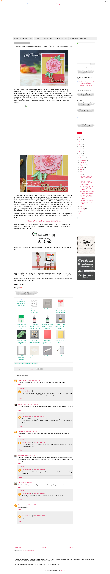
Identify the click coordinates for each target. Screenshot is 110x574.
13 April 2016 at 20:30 (32, 404)
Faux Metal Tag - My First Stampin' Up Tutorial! (87, 192)
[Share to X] (39, 369)
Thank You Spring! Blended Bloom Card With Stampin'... (86, 182)
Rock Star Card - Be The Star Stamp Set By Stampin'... (86, 188)
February (82, 209)
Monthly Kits (59, 38)
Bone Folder (47, 356)
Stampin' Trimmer (60, 356)
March (82, 206)
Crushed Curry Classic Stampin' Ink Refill (61, 326)
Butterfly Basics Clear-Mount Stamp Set (34, 310)
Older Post (70, 547)
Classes (46, 38)
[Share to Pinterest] (42, 369)
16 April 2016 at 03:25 (30, 455)
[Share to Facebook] (41, 369)
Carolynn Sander (26, 391)
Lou (19, 482)
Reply (19, 384)
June (81, 172)
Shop (30, 38)
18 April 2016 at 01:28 (26, 482)
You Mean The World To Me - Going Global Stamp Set (86, 177)
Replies (22, 388)
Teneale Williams (22, 380)
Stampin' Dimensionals (34, 357)
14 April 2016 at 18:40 (31, 431)
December (83, 158)
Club (51, 38)
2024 (79, 137)
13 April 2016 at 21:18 (39, 416)
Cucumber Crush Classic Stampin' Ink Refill (47, 326)
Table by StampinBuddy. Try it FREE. (26, 363)
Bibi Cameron (22, 404)
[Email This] (36, 369)
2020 (79, 146)
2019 (79, 149)
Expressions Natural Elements (34, 341)
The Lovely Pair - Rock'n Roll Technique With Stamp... (86, 202)
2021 (79, 144)
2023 (79, 139)
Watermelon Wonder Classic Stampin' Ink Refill (34, 326)
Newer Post (18, 547)
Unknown (20, 505)
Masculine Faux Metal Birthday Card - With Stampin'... (86, 197)
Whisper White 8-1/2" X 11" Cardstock (21, 357)
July (81, 169)
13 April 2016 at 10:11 (34, 380)
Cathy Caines (21, 431)
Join (66, 38)
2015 (79, 214)
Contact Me (23, 38)
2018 (79, 151)
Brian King (21, 455)
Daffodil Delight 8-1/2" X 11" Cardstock (60, 342)
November (83, 160)
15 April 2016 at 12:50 (39, 442)
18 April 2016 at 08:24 (39, 493)
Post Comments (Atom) (28, 550)
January (82, 211)
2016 (79, 156)
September (83, 165)
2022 (79, 142)
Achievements (74, 38)
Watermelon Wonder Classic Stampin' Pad (60, 310)
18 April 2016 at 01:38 (30, 505)
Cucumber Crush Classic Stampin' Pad (21, 326)
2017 (79, 153)
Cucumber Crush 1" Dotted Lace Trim (21, 342)
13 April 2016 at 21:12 (39, 391)
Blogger (62, 570)
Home (16, 38)
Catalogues (38, 38)
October (82, 162)
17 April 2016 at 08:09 (39, 469)
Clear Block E (47, 309)
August (82, 167)
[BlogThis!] (38, 369)
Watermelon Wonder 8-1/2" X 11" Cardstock (47, 342)
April (81, 174)
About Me (83, 38)
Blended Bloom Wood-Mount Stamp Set (21, 303)
